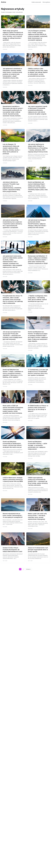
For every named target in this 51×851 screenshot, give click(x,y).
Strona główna (46, 2)
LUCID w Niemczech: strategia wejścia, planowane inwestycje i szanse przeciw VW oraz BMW (13, 479)
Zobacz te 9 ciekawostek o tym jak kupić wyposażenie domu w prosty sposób (38, 549)
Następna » (28, 569)
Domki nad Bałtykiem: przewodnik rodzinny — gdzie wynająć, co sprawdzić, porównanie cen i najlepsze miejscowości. (37, 445)
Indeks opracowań (36, 2)
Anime (3, 2)
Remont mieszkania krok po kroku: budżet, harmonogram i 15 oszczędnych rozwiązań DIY (13, 515)
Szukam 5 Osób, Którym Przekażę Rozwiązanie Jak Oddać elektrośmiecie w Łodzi (12, 549)
